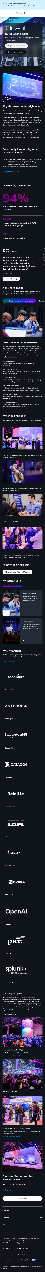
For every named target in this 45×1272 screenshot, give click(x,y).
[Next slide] (17, 279)
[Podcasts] (23, 1249)
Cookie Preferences (9, 1263)
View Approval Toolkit (10, 1014)
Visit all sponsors (9, 661)
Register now (7, 1190)
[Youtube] (20, 1249)
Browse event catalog (11, 176)
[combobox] (13, 585)
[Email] (27, 1249)
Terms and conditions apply (12, 1056)
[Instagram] (13, 1249)
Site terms (12, 1260)
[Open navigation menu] (3, 13)
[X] (3, 1249)
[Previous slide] (5, 279)
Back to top (21, 1254)
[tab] (19, 301)
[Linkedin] (10, 1249)
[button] (40, 61)
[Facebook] (7, 1249)
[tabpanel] (22, 358)
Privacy (5, 1260)
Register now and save (11, 172)
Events (5, 19)
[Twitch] (17, 1249)
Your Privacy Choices (24, 1260)
